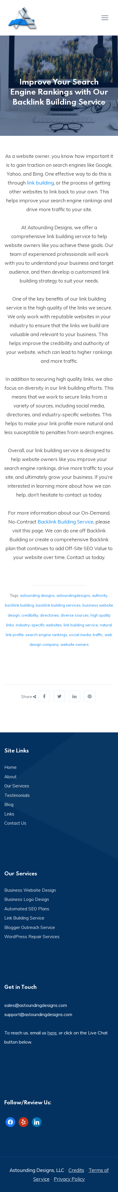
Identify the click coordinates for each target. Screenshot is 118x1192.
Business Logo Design (26, 899)
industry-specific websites (39, 625)
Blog (8, 804)
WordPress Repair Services (32, 936)
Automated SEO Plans (26, 908)
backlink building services (58, 605)
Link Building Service (24, 918)
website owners (74, 644)
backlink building (19, 605)
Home (10, 767)
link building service (81, 625)
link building (40, 183)
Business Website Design (30, 890)
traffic (98, 634)
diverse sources (75, 615)
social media (80, 634)
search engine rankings (46, 634)
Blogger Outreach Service (29, 927)
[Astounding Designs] (23, 18)
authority (99, 595)
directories (49, 615)
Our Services (16, 786)
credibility (29, 615)
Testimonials (17, 795)
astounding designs (37, 595)
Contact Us (15, 823)
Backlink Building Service (65, 522)
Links (9, 814)
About (10, 776)
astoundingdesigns (73, 595)
